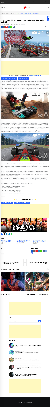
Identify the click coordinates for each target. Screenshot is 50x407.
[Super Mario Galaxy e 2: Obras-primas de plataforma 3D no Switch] (11, 345)
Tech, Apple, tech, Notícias (19, 351)
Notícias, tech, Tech (18, 358)
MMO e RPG (34, 292)
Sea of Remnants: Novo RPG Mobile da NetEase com (36, 294)
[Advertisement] (25, 68)
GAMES (30, 292)
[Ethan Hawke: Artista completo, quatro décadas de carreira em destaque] (11, 367)
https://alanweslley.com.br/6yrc (35, 75)
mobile (2, 253)
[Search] (48, 7)
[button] (47, 269)
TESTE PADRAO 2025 (5, 294)
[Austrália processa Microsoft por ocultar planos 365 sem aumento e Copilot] (11, 359)
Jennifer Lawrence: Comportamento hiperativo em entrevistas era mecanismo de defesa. (18, 2)
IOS (4, 292)
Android (2, 292)
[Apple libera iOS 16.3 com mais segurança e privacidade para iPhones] (11, 352)
